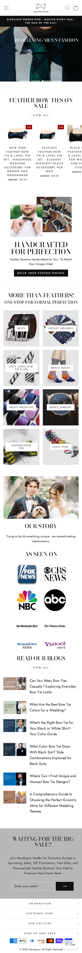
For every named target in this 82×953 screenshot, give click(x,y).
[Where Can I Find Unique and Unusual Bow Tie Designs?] (14, 779)
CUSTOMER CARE (40, 913)
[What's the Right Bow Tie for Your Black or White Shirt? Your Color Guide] (14, 725)
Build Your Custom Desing (41, 273)
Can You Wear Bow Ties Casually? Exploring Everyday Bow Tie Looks (53, 686)
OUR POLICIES (39, 923)
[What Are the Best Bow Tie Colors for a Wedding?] (14, 707)
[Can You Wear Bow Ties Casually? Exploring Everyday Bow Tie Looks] (14, 683)
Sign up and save (40, 933)
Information (40, 903)
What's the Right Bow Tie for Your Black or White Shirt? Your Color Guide (51, 728)
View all (41, 115)
